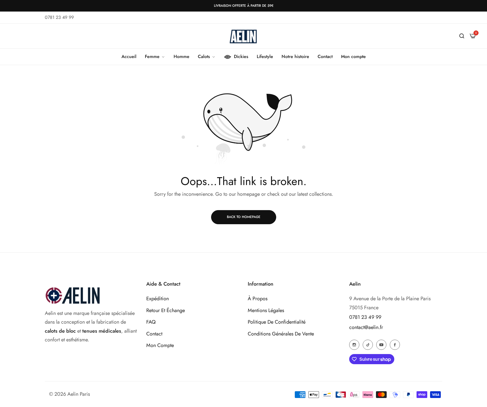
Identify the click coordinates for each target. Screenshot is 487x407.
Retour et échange (165, 310)
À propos (257, 298)
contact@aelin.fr (366, 327)
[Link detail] (354, 344)
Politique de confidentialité (277, 322)
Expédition (157, 298)
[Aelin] (243, 36)
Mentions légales (266, 310)
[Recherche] (461, 36)
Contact (154, 333)
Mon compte (160, 345)
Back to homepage (243, 216)
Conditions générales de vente (281, 333)
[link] (155, 56)
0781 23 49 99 (365, 317)
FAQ (151, 322)
